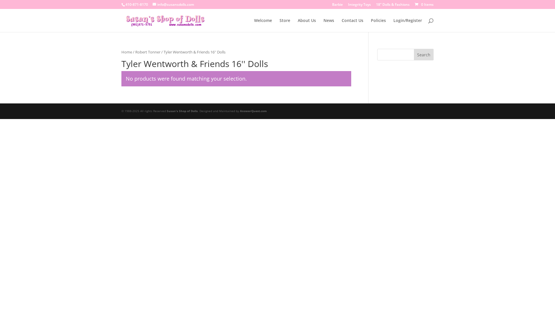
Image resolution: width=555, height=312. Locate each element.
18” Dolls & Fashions (393, 5)
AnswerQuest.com (253, 111)
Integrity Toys (359, 5)
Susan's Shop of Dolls (182, 111)
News (328, 20)
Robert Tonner (147, 52)
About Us (307, 20)
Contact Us (352, 20)
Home (126, 52)
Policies (378, 20)
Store (285, 20)
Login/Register (407, 20)
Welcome (263, 20)
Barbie (337, 5)
